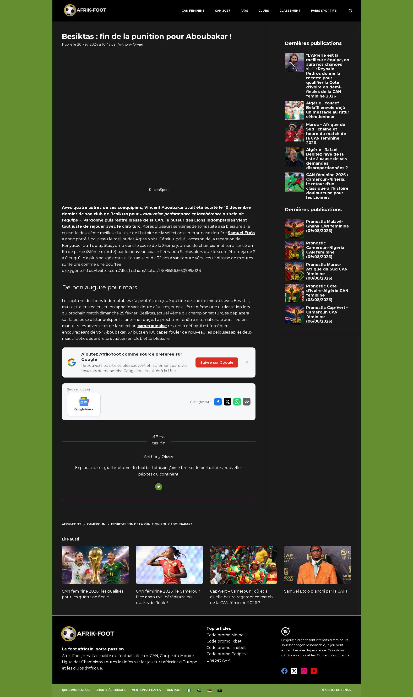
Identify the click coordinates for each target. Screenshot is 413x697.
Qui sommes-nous (76, 690)
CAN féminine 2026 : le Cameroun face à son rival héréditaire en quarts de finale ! (168, 597)
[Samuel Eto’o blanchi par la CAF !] (317, 565)
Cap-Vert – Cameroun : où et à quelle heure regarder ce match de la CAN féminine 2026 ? (241, 597)
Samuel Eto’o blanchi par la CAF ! (315, 591)
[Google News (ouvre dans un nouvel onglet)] (84, 404)
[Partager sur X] (227, 401)
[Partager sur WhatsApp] (237, 401)
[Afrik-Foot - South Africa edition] (199, 690)
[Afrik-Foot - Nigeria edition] (189, 690)
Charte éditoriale (111, 690)
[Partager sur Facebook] (218, 401)
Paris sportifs (324, 10)
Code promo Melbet (225, 635)
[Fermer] (246, 362)
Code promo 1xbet (224, 641)
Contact (174, 690)
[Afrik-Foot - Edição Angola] (220, 690)
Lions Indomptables (214, 220)
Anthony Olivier (130, 44)
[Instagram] (304, 671)
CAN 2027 (222, 10)
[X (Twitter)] (294, 671)
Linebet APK (218, 660)
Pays (244, 10)
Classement (290, 10)
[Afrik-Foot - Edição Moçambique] (209, 690)
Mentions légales (146, 690)
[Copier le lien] (246, 401)
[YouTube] (314, 671)
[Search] (350, 11)
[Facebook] (284, 671)
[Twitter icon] (158, 486)
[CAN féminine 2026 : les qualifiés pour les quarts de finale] (95, 565)
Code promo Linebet (226, 647)
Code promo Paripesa (227, 654)
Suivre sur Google (216, 362)
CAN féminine (193, 10)
